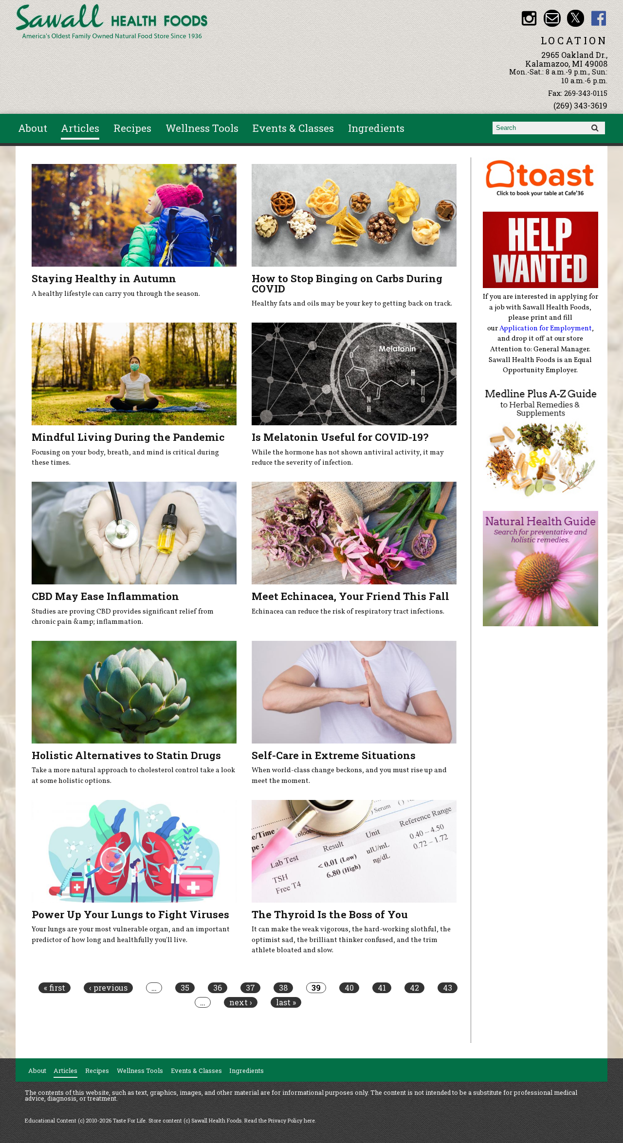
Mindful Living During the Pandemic (128, 437)
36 (217, 988)
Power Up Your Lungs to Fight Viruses (130, 914)
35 (185, 988)
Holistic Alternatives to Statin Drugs (126, 755)
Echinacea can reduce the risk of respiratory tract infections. (348, 612)
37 (250, 988)
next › (240, 1002)
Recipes (132, 128)
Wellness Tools (201, 128)
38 (283, 988)
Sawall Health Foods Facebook (598, 18)
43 (447, 988)
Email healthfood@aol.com (552, 18)
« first (54, 988)
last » (286, 1002)
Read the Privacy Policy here (279, 1120)
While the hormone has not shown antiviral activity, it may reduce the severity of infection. (348, 458)
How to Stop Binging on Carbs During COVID (347, 283)
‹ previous (108, 988)
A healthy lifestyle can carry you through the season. (116, 294)
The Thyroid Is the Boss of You (330, 914)
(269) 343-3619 (580, 105)
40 (349, 988)
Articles (80, 128)
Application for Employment (545, 328)
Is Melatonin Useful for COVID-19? (340, 437)
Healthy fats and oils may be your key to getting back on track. (352, 303)
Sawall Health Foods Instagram (528, 18)
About (32, 128)
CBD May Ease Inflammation (105, 596)
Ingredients (376, 128)
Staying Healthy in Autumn (104, 278)
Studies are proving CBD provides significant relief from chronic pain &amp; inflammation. (123, 617)
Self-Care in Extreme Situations (334, 755)
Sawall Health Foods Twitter (575, 18)
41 (382, 988)
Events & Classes (293, 128)
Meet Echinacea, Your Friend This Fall (350, 596)
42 (414, 988)
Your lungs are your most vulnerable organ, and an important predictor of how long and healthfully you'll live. (131, 935)
